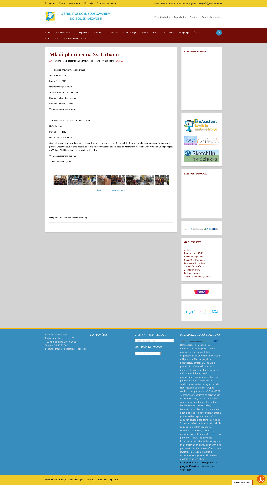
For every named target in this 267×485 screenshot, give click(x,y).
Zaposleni (179, 17)
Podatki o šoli (161, 17)
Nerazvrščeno (87, 61)
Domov (48, 32)
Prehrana (98, 32)
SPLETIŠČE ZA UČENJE (194, 266)
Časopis (197, 32)
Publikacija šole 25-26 (193, 253)
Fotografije (184, 32)
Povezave (168, 32)
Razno (111, 61)
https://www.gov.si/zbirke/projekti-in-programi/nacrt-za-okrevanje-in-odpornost (199, 466)
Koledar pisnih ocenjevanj (195, 263)
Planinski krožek (101, 61)
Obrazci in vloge (129, 32)
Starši (193, 17)
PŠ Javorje (88, 3)
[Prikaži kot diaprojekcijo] (111, 190)
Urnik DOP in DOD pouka (194, 260)
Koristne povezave (192, 273)
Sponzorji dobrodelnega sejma (197, 276)
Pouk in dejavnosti (211, 17)
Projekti (112, 32)
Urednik (58, 61)
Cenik (56, 38)
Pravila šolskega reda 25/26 (196, 257)
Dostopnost (50, 3)
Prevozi (144, 32)
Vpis (61, 3)
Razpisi (156, 32)
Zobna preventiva (192, 270)
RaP (47, 38)
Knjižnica (83, 32)
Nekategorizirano (72, 61)
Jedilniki (187, 250)
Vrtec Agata (74, 3)
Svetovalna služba (64, 32)
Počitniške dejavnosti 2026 (74, 38)
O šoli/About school (105, 3)
